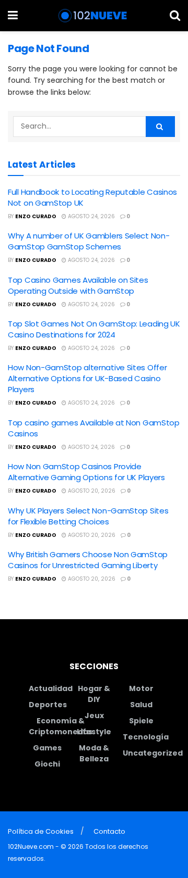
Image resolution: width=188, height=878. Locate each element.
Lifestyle (94, 731)
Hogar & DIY (94, 694)
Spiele (141, 721)
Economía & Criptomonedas (60, 726)
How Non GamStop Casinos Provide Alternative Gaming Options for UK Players (86, 472)
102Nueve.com (31, 846)
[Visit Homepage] (94, 15)
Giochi (47, 764)
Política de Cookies (41, 831)
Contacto (109, 831)
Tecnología (146, 737)
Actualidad (51, 688)
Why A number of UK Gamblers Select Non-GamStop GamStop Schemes (88, 241)
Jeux (94, 715)
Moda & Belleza (94, 753)
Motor (141, 688)
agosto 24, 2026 (90, 216)
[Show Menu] (13, 15)
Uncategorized (153, 753)
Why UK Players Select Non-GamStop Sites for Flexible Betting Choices (88, 516)
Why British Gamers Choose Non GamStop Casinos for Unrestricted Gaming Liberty (88, 560)
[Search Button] (175, 15)
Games (47, 748)
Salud (141, 704)
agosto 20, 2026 (90, 491)
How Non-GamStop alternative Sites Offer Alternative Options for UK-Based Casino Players (87, 378)
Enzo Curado (35, 216)
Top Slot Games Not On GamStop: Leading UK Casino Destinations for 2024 (94, 329)
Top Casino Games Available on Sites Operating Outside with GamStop (78, 285)
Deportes (48, 704)
